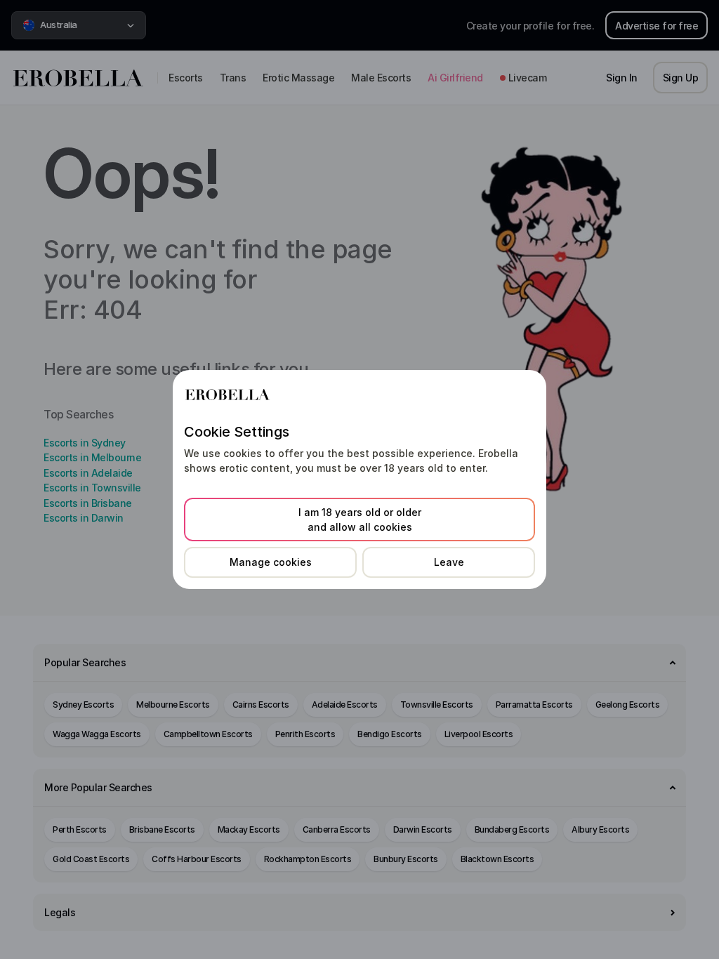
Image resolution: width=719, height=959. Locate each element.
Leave (449, 562)
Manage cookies (271, 562)
